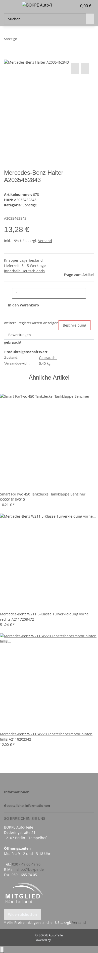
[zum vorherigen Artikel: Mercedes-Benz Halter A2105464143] (21, 39)
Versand (45, 240)
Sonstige (30, 205)
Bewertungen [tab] (19, 334)
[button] (68, 6)
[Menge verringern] (8, 293)
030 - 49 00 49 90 (26, 864)
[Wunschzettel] (73, 6)
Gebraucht (48, 357)
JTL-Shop (58, 940)
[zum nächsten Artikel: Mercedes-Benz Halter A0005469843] (30, 39)
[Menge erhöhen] (90, 293)
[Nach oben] (2, 949)
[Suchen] (90, 19)
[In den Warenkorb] (8, 56)
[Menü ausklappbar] (10, 6)
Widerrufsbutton (22, 914)
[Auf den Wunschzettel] (85, 68)
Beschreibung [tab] (74, 325)
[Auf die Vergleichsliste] (75, 68)
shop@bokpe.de (30, 869)
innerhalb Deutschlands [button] (24, 270)
